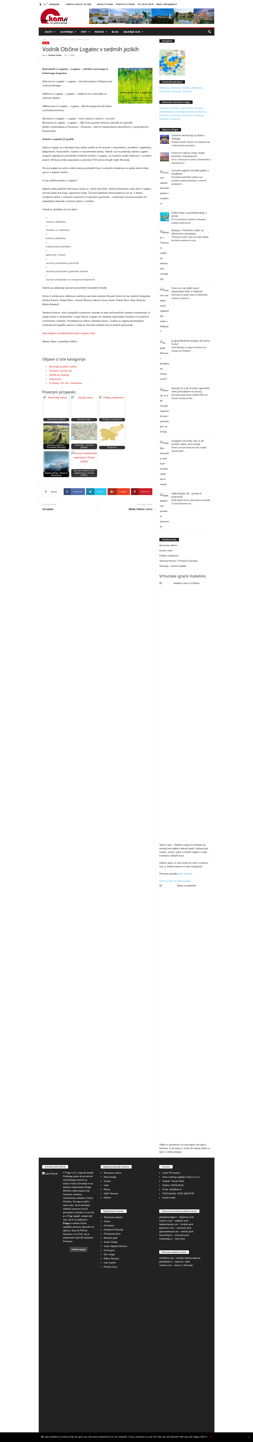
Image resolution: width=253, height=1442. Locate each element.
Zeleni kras (55, 379)
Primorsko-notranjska (192, 115)
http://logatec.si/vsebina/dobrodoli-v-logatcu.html (68, 333)
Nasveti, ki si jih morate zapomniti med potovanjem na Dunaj (190, 390)
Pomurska (164, 115)
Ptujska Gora (110, 1267)
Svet (84, 31)
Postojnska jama (112, 1233)
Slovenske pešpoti (113, 1217)
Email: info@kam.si (166, 4)
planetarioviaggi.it (168, 1217)
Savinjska (164, 119)
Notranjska (197, 88)
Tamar (107, 1221)
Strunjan (47, 509)
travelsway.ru (165, 1238)
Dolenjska (164, 88)
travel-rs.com (165, 1220)
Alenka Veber (55, 55)
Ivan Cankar (110, 1262)
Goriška (175, 108)
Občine (107, 1197)
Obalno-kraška (166, 111)
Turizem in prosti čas (60, 370)
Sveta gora (109, 1250)
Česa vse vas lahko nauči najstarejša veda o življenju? (187, 289)
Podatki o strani (125, 4)
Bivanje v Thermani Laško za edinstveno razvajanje (187, 232)
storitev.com (165, 1265)
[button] (209, 32)
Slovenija (66, 31)
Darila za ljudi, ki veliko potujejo (175, 881)
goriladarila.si (165, 1261)
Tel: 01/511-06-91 (146, 4)
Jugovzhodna (186, 108)
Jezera (107, 1181)
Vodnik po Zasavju (59, 374)
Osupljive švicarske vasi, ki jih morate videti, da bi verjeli (187, 442)
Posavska (176, 115)
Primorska (164, 91)
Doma (44, 39)
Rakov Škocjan (111, 1258)
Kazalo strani (105, 4)
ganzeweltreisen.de (168, 1231)
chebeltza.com (166, 1258)
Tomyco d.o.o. (193, 1177)
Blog (115, 31)
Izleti (48, 31)
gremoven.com (166, 1228)
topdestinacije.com (168, 1224)
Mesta (107, 1189)
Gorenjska (176, 88)
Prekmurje (176, 91)
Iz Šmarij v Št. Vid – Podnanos (65, 383)
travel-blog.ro (165, 1235)
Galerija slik (131, 31)
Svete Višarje (110, 1242)
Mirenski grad (110, 1238)
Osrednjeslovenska (184, 111)
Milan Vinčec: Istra (140, 509)
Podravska (201, 111)
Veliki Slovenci (111, 1193)
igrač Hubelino (185, 873)
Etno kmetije (110, 1177)
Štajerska (187, 91)
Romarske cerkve (112, 1173)
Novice (99, 31)
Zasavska (175, 119)
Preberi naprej (78, 1249)
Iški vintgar (109, 1254)
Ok (210, 1436)
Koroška (186, 88)
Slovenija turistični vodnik (62, 366)
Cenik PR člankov (171, 1173)
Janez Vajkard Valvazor (115, 1246)
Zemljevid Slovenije (113, 1229)
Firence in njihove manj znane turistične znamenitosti (188, 154)
